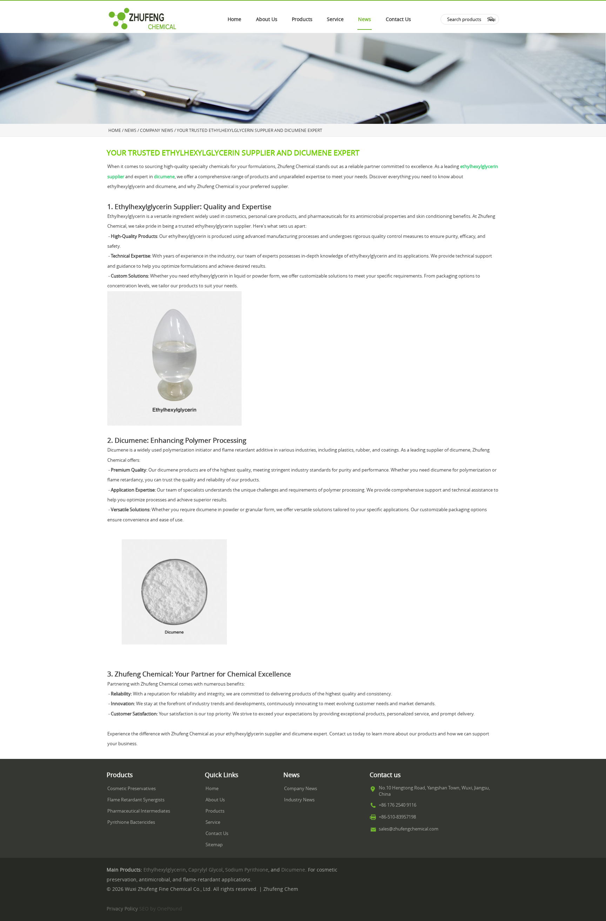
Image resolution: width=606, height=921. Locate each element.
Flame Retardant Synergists (135, 800)
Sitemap (214, 845)
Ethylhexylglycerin (164, 870)
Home (234, 19)
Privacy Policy (122, 909)
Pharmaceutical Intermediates (138, 811)
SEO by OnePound (160, 909)
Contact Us (398, 19)
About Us (266, 19)
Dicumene (293, 870)
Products (302, 19)
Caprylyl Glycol (205, 870)
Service (335, 19)
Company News (300, 789)
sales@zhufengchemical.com (408, 829)
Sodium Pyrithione (246, 870)
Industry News (299, 800)
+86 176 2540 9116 (397, 805)
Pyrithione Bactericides (131, 822)
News (364, 19)
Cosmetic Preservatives (131, 789)
